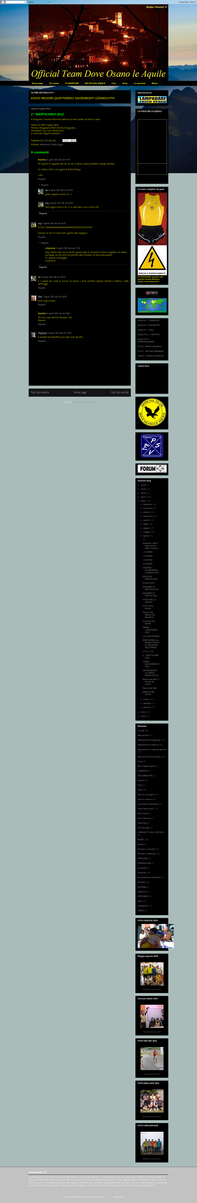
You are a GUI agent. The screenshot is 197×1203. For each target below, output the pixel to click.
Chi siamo (54, 83)
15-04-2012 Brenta (148, 607)
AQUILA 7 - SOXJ (146, 330)
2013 (143, 497)
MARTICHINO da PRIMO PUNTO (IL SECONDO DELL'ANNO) (151, 643)
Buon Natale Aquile (146, 766)
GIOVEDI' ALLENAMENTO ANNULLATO (151, 570)
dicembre (147, 504)
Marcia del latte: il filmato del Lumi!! (151, 681)
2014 (143, 493)
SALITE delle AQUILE (95, 83)
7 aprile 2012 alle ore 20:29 (55, 296)
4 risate (141, 730)
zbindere (109, 1197)
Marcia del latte (150, 688)
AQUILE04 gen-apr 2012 (152, 1032)
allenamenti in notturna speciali (152, 749)
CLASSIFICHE (72, 83)
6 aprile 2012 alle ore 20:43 (61, 190)
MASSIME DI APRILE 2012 (150, 594)
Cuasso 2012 (149, 583)
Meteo (155, 83)
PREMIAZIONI (144, 863)
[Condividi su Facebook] (72, 140)
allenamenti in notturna (148, 745)
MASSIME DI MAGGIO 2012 (150, 588)
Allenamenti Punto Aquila (51, 144)
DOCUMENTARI (145, 775)
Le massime (140, 83)
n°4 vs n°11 (148, 651)
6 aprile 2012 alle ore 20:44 (53, 277)
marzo (146, 699)
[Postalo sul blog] (66, 140)
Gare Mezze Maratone (148, 804)
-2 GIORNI (147, 552)
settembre (148, 516)
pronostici (142, 868)
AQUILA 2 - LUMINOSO (148, 320)
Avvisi (140, 761)
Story (125, 83)
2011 (143, 712)
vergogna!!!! (143, 906)
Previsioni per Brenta (149, 622)
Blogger (128, 1197)
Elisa (40, 296)
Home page (37, 83)
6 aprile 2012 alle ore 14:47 (58, 159)
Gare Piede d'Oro (146, 808)
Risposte (44, 185)
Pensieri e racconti (146, 849)
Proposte (142, 872)
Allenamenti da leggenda (149, 740)
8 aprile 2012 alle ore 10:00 (58, 313)
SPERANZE (143, 896)
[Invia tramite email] (63, 140)
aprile (146, 536)
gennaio (147, 707)
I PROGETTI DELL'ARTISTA (151, 832)
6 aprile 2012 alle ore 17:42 (68, 248)
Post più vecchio (119, 392)
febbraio (147, 703)
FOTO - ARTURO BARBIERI (151, 351)
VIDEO (141, 910)
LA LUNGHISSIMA (151, 636)
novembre (148, 508)
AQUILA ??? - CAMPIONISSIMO (146, 340)
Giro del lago (143, 828)
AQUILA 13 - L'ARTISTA (149, 334)
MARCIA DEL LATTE (149, 693)
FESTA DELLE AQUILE (149, 600)
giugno (146, 528)
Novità (140, 844)
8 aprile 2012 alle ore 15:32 (61, 203)
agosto (146, 520)
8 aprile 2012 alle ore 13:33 (59, 333)
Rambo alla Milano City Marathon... (149, 614)
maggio (147, 532)
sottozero (142, 891)
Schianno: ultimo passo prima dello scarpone (150, 545)
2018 (143, 485)
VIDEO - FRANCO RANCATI (151, 356)
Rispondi (41, 179)
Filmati (141, 780)
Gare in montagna (146, 794)
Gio (46, 190)
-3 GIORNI (147, 556)
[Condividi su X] (69, 140)
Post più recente (40, 392)
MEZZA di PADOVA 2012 (150, 577)
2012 (143, 501)
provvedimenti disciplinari (149, 877)
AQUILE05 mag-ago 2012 (151, 989)
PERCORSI (143, 858)
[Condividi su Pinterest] (74, 140)
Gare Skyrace (144, 818)
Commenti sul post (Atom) (84, 402)
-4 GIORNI (147, 560)
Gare (140, 790)
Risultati (141, 882)
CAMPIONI (143, 771)
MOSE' (141, 839)
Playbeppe (42, 333)
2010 (143, 716)
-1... (144, 539)
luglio (146, 524)
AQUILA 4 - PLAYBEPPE (149, 325)
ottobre (146, 512)
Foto (114, 83)
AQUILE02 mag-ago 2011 (151, 1116)
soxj (47, 203)
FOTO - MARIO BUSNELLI (150, 346)
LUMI (45, 140)
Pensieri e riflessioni (147, 854)
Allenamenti (143, 735)
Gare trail (142, 823)
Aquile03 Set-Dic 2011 (152, 1074)
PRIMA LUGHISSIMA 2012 (150, 629)
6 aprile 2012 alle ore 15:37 (54, 223)
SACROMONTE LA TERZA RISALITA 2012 (151, 672)
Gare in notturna (145, 799)
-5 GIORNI (147, 564)
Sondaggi (142, 887)
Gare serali (143, 813)
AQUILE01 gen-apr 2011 (152, 1159)
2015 (143, 489)
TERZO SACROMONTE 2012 (151, 664)
